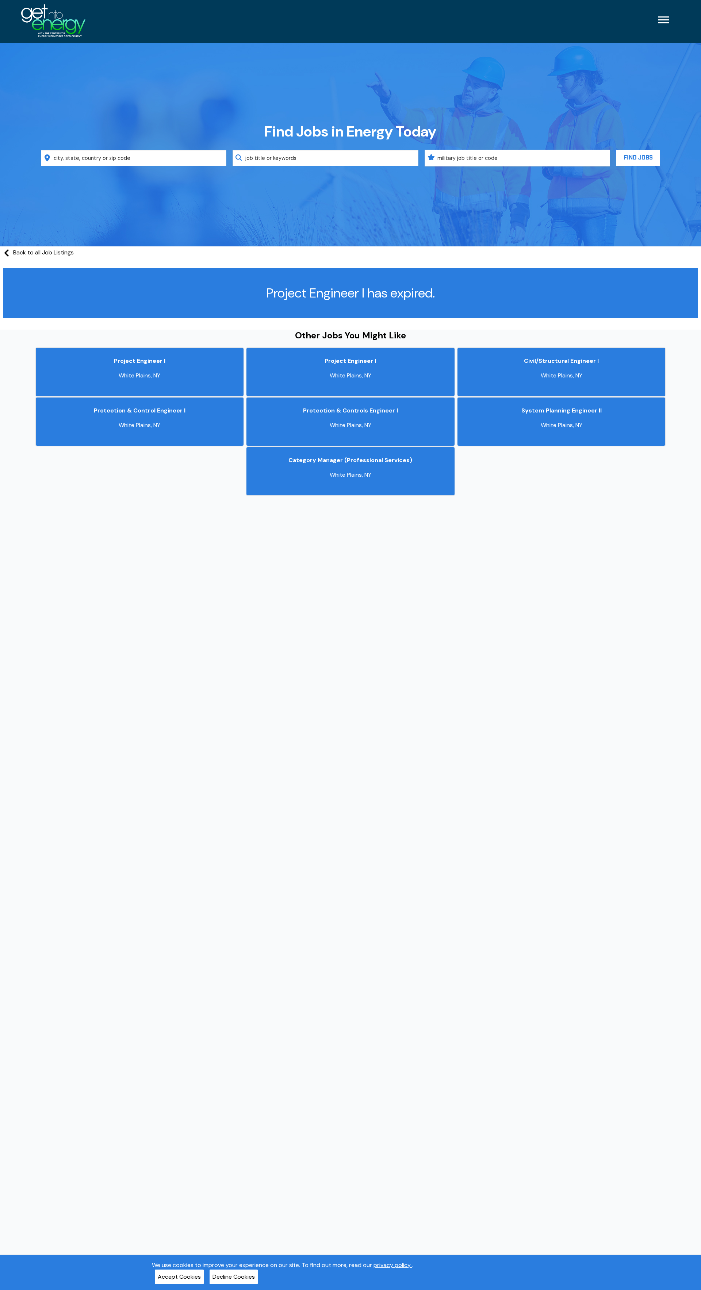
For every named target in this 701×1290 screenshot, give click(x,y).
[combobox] (134, 158)
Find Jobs (638, 158)
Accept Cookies (179, 1277)
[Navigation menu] (663, 20)
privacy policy (393, 1265)
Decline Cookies (233, 1277)
